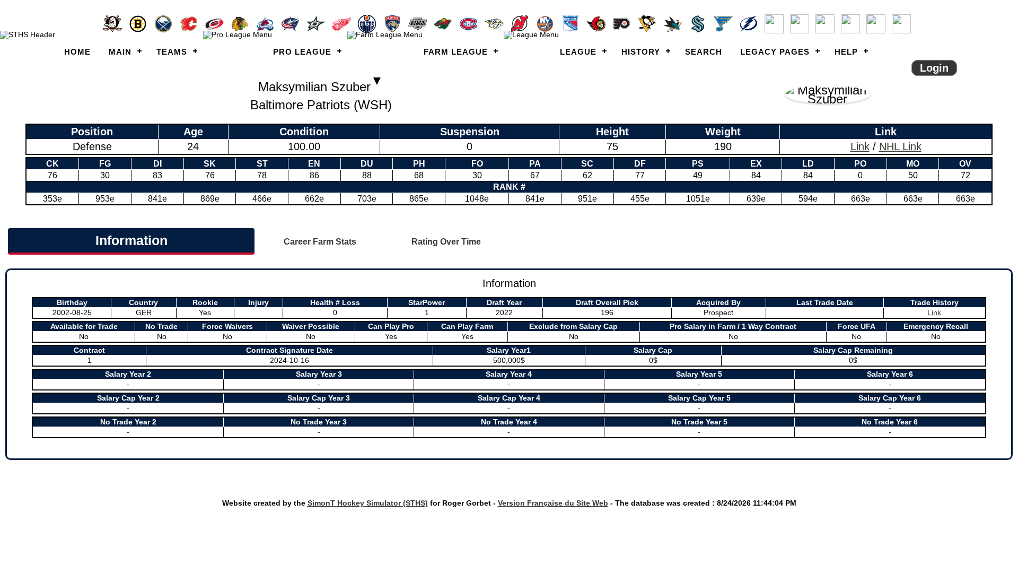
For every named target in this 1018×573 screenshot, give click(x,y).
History (640, 51)
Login (934, 68)
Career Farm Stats (320, 241)
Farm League (456, 51)
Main (120, 51)
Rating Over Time (446, 241)
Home (77, 51)
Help (846, 51)
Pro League (302, 51)
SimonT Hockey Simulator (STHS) (368, 503)
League (578, 51)
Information (131, 240)
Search (703, 51)
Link (860, 146)
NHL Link (900, 146)
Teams (171, 51)
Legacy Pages (775, 51)
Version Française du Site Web (553, 503)
